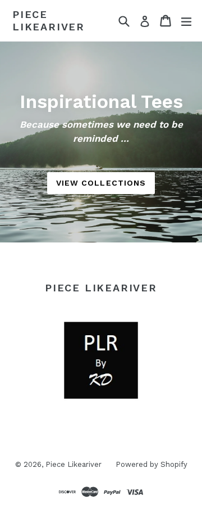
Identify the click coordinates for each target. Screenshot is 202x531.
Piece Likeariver (48, 20)
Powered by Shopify (151, 464)
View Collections (101, 182)
